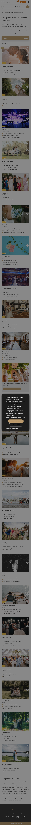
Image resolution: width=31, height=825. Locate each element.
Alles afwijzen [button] (15, 425)
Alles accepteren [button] (16, 421)
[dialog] (15, 412)
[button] (12, 428)
